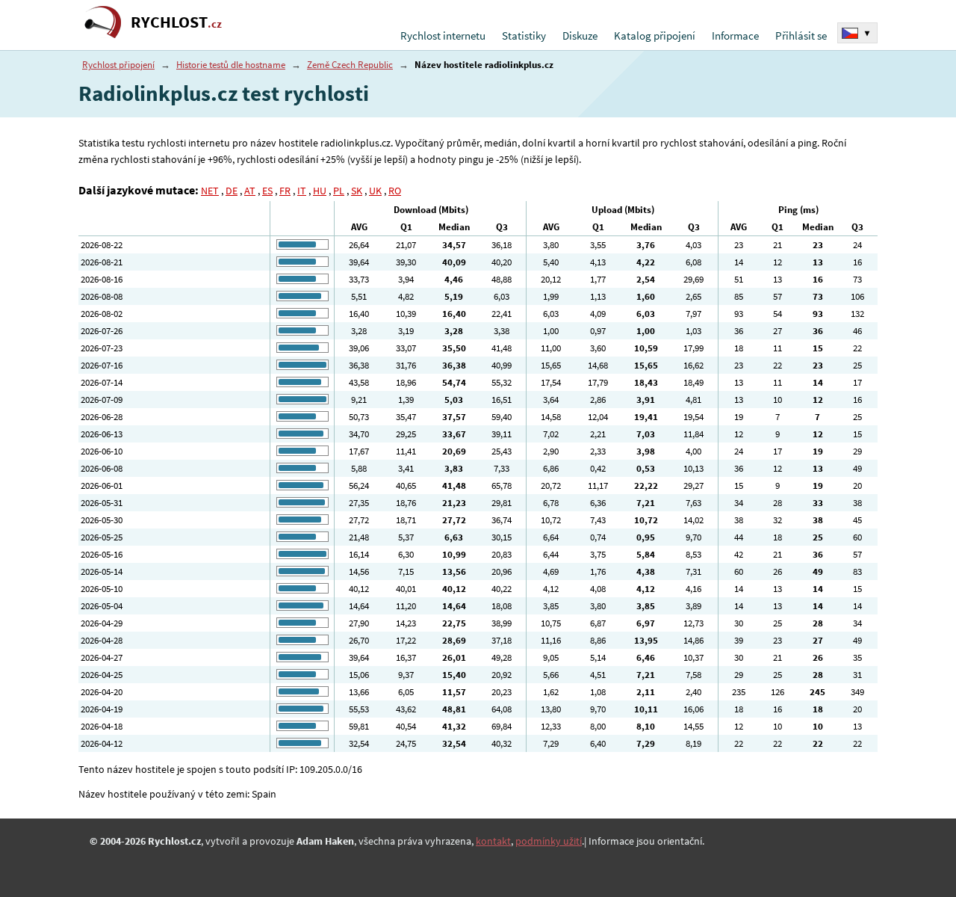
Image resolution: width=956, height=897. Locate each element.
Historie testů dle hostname (230, 64)
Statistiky (524, 35)
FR (285, 190)
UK (375, 190)
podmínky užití (548, 841)
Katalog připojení (654, 35)
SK (356, 190)
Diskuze (580, 35)
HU (319, 190)
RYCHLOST (176, 22)
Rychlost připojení (118, 64)
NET (210, 190)
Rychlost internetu (442, 35)
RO (394, 190)
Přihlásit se (801, 35)
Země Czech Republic (350, 64)
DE (232, 190)
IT (301, 190)
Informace (735, 35)
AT (249, 190)
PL (338, 190)
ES (267, 190)
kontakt (493, 841)
